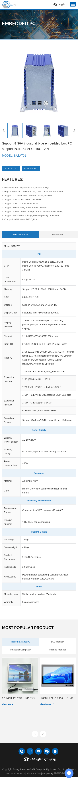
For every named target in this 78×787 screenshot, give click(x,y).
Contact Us (11, 168)
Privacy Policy (33, 773)
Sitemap (21, 773)
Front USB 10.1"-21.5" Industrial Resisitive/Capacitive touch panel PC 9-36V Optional (58, 698)
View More (7, 704)
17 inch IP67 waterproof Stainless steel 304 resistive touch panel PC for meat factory (20, 698)
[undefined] (39, 82)
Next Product (31, 168)
